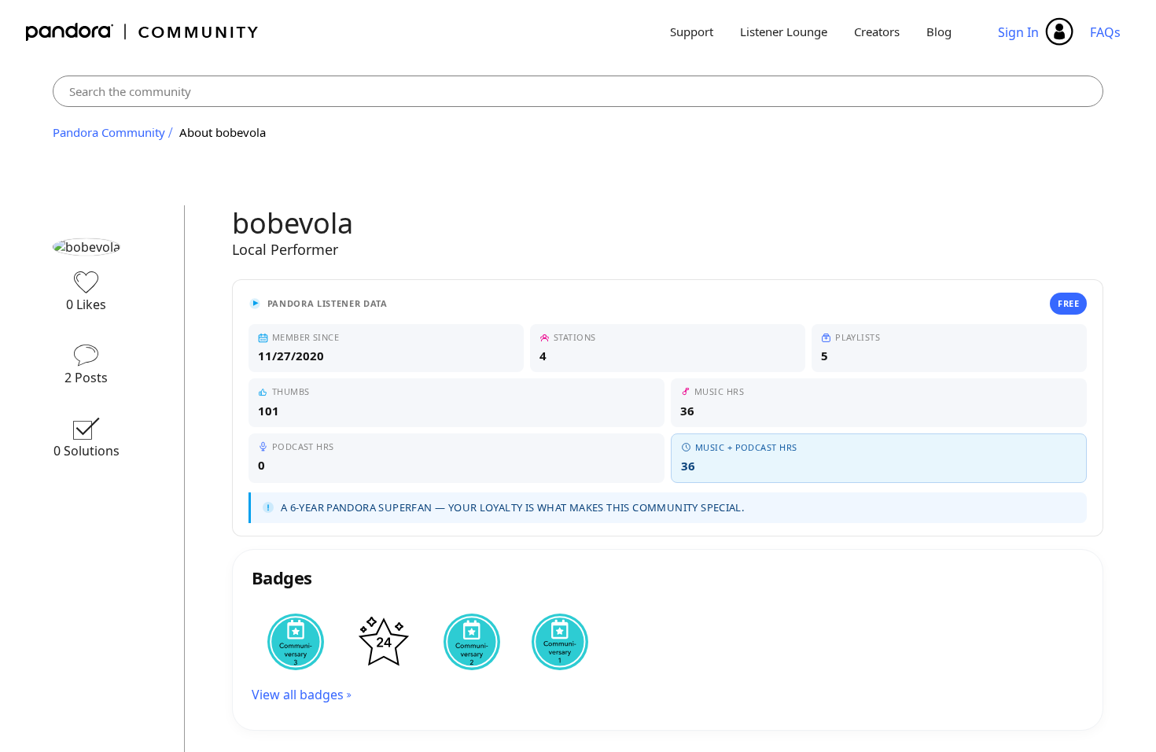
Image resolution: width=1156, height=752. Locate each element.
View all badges (298, 694)
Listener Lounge (783, 31)
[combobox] (578, 91)
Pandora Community (143, 32)
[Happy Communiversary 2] (472, 642)
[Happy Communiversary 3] (295, 642)
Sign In (1018, 32)
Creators (877, 31)
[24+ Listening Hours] (383, 642)
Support (691, 31)
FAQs (1105, 32)
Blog (939, 31)
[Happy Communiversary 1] (560, 642)
